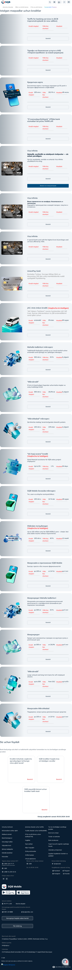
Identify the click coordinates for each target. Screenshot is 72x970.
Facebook (57, 871)
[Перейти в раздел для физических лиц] (6, 2)
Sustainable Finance (50, 7)
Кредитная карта (35, 82)
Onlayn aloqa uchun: (8, 875)
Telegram (67, 871)
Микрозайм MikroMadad (38, 708)
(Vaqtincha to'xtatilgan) (58, 308)
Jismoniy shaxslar (8, 7)
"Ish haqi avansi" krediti (37, 454)
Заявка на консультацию (48, 186)
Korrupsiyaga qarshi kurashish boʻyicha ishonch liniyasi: (16, 908)
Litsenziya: (5, 949)
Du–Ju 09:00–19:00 (32, 867)
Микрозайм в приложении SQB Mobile (44, 563)
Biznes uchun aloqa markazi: (35, 861)
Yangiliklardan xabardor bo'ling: (61, 867)
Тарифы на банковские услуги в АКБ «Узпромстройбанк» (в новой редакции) (45, 51)
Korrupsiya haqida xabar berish (17, 918)
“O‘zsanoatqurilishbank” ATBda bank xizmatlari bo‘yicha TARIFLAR (43, 120)
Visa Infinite (32, 150)
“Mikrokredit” (33, 382)
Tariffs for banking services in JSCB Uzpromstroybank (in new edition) (42, 20)
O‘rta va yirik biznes (36, 7)
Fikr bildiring (17, 926)
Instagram (57, 873)
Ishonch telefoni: (7, 901)
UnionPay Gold (33, 271)
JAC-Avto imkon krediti (37, 308)
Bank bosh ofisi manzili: (9, 936)
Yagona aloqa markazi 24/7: (10, 861)
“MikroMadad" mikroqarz (38, 418)
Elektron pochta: (7, 942)
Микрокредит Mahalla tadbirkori (41, 598)
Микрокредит (33, 634)
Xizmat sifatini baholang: (59, 861)
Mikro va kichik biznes (21, 7)
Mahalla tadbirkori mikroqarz (40, 347)
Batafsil (48, 38)
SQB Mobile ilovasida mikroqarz (41, 491)
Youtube (67, 873)
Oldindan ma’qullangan (37, 526)
